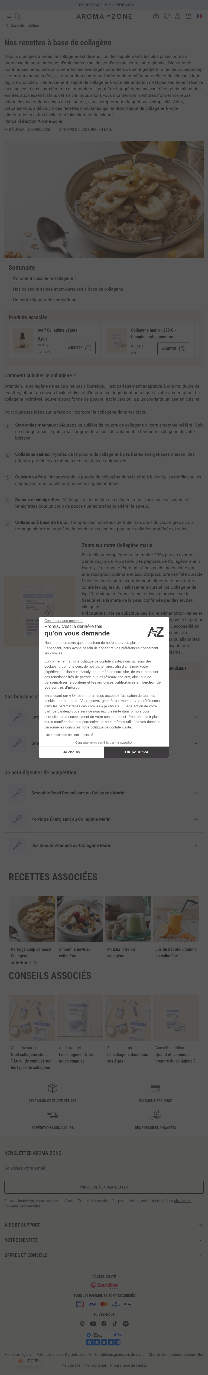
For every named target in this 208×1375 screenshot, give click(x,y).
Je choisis (71, 752)
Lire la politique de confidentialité (68, 735)
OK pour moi (136, 752)
